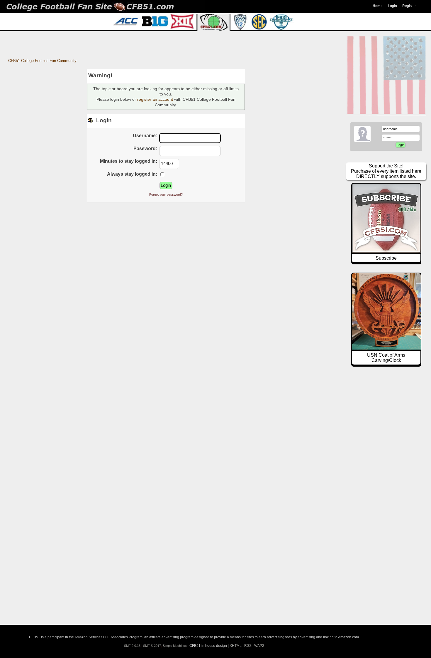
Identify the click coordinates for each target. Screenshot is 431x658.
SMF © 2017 (152, 645)
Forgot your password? (166, 194)
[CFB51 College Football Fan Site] (215, 6)
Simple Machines (175, 645)
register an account (155, 99)
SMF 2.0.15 (132, 645)
